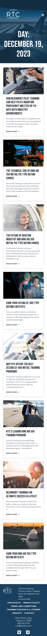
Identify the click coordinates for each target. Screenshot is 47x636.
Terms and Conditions (23, 606)
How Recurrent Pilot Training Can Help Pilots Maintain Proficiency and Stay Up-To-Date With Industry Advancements (22, 106)
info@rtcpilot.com (23, 626)
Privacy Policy (31, 603)
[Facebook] (19, 632)
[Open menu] (44, 14)
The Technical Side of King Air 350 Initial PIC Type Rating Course (22, 174)
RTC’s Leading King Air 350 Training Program (20, 433)
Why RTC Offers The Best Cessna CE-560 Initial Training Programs (23, 368)
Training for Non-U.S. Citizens (23, 609)
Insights (17, 613)
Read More (12, 131)
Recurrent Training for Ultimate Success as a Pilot (21, 494)
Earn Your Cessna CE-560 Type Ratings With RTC (22, 305)
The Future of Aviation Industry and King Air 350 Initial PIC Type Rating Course (22, 239)
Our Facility (14, 603)
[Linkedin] (28, 632)
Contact (29, 613)
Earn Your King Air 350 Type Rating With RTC (21, 555)
